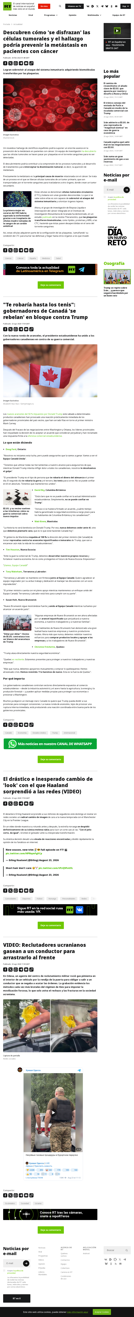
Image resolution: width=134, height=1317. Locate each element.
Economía (22, 732)
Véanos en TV (74, 6)
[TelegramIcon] (102, 6)
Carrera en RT (66, 1272)
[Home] (7, 6)
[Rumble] (93, 6)
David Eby (39, 490)
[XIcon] (97, 6)
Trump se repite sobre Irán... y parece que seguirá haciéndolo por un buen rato (116, 291)
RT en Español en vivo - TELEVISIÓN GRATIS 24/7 (116, 45)
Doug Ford (11, 449)
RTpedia (41, 1268)
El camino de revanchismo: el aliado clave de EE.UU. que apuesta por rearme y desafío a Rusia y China (116, 88)
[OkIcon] (111, 6)
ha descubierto (89, 151)
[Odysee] (115, 1259)
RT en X (17, 1298)
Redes (84, 898)
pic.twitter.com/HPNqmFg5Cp (24, 853)
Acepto (116, 198)
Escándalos (10, 1203)
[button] (117, 31)
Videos (41, 1259)
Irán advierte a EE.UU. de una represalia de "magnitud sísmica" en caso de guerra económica (116, 127)
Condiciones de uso (66, 1277)
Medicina (46, 258)
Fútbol (39, 898)
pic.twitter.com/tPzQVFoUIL (56, 868)
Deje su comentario (51, 285)
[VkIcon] (88, 6)
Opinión (72, 15)
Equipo (63, 1264)
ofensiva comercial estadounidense (45, 436)
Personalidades (68, 898)
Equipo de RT (119, 15)
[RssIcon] (116, 1264)
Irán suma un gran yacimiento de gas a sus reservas (116, 159)
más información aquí (77, 1312)
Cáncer (20, 258)
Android (86, 1253)
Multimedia (93, 15)
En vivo (44, 6)
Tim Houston (12, 549)
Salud (58, 258)
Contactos (65, 1260)
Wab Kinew (40, 521)
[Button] (60, 6)
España (33, 258)
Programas (49, 15)
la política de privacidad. (116, 198)
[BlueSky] (107, 6)
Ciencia (8, 258)
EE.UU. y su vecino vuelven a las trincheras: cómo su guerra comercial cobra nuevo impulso (16, 512)
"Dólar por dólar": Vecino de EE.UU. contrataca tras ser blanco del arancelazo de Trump (16, 637)
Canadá (8, 732)
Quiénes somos (64, 1254)
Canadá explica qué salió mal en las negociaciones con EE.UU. (117, 144)
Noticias (13, 15)
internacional (69, 732)
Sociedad (25, 1203)
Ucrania (38, 1203)
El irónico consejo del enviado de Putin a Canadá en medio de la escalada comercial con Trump (116, 108)
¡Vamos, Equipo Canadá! (15, 565)
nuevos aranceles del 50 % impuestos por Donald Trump (34, 414)
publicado (47, 217)
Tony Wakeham (14, 571)
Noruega (52, 898)
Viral (30, 15)
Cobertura (65, 1268)
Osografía (114, 263)
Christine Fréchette (45, 646)
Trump (55, 732)
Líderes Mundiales (42, 1273)
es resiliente (18, 659)
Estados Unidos (39, 732)
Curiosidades (10, 898)
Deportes (26, 898)
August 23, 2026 (49, 860)
